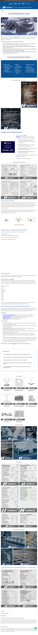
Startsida (2, 10)
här (18, 158)
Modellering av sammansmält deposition (7, 69)
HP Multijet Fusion (8, 71)
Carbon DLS (18, 70)
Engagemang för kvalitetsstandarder (11, 132)
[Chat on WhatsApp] (35, 628)
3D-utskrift (7, 64)
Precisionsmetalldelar (30, 68)
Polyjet (17, 68)
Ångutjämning (29, 67)
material (9, 235)
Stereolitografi (19, 67)
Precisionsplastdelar (30, 70)
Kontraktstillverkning (30, 71)
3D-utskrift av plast (9, 66)
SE (28, 3)
